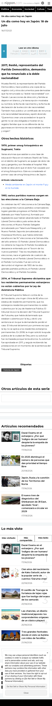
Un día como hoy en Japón (16, 16)
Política (5, 9)
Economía (17, 9)
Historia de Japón (11, 370)
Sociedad (29, 9)
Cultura (40, 9)
